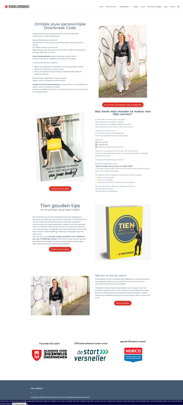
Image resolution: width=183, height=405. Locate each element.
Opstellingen (124, 7)
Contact (172, 7)
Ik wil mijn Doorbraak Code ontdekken (123, 105)
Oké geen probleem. (19, 403)
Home (101, 7)
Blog (165, 7)
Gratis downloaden (60, 188)
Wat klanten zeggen (154, 7)
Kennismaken (123, 303)
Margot (135, 7)
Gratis (143, 7)
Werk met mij (111, 7)
